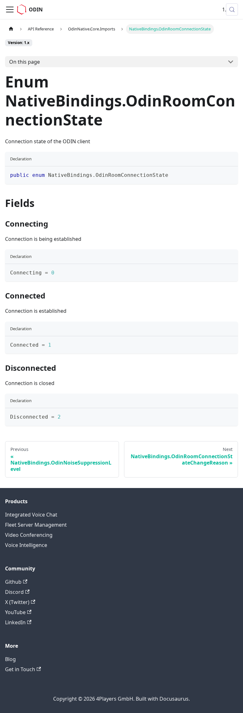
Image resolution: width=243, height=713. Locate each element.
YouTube (15, 612)
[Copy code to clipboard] (230, 174)
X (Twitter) (17, 602)
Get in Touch (20, 669)
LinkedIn (15, 622)
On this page (24, 61)
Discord (14, 591)
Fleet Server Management (36, 524)
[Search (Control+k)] (232, 9)
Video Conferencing (29, 534)
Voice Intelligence (26, 545)
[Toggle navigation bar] (10, 9)
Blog (10, 659)
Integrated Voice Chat (31, 514)
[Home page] (11, 29)
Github (13, 581)
